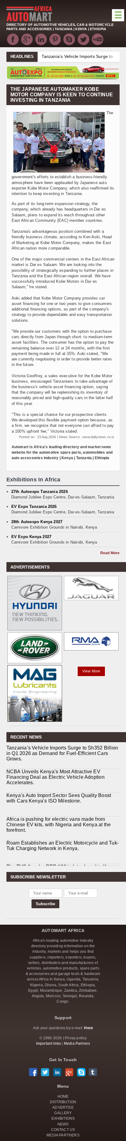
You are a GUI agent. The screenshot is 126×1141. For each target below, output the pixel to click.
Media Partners (77, 1043)
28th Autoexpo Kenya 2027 (37, 521)
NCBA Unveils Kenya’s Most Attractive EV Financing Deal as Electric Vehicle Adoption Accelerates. (55, 777)
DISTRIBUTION (63, 1102)
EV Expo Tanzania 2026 (34, 506)
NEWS (63, 1124)
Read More (110, 553)
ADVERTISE (63, 1107)
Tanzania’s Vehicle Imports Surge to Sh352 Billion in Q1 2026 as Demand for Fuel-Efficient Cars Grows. (62, 753)
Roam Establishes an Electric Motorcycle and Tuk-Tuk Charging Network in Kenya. (62, 845)
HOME (63, 1096)
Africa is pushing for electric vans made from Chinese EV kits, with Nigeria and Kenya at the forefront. (58, 825)
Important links (48, 1043)
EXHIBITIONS (63, 1118)
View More (91, 671)
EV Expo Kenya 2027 (31, 536)
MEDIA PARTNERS (63, 1135)
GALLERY (63, 1113)
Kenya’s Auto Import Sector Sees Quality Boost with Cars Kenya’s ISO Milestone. (58, 798)
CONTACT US (63, 1130)
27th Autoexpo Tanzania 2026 (39, 491)
